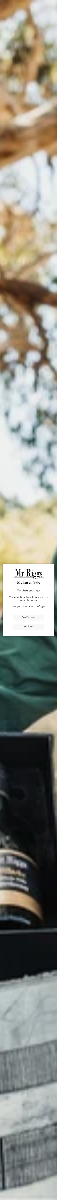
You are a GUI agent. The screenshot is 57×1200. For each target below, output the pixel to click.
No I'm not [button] (28, 617)
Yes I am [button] (28, 626)
